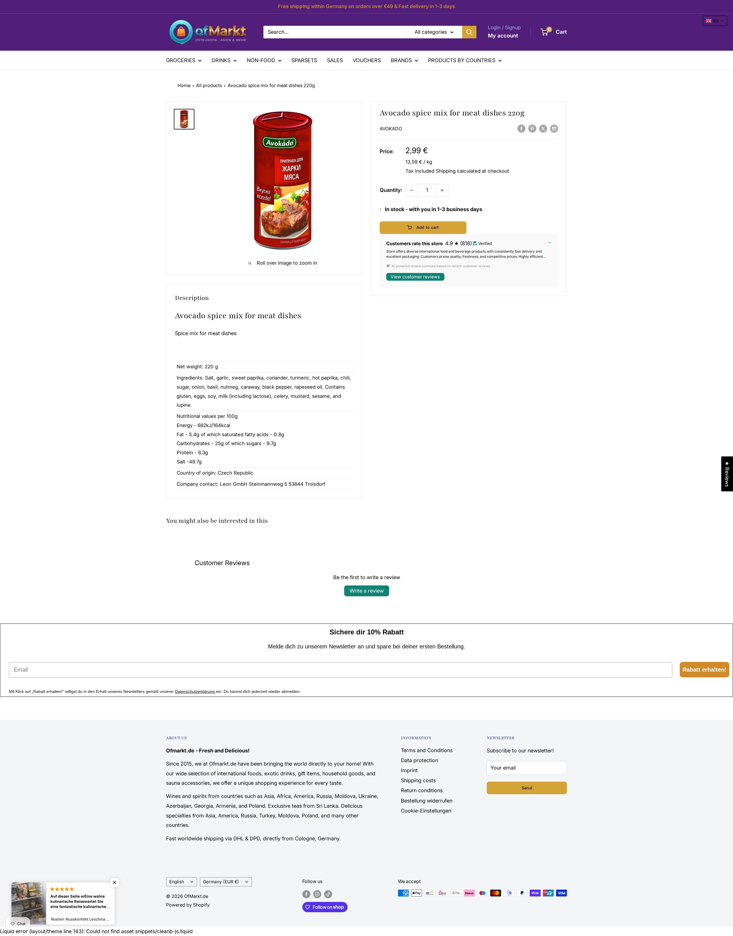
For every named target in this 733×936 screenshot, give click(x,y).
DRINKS (221, 60)
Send (527, 787)
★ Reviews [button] (727, 474)
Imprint (409, 770)
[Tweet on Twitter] (543, 128)
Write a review (367, 591)
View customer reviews (415, 277)
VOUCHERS (367, 60)
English (176, 881)
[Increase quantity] (442, 190)
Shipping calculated (458, 171)
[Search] (469, 32)
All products (209, 85)
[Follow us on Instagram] (317, 894)
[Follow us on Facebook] (306, 894)
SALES (335, 60)
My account (503, 35)
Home (184, 85)
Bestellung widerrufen (426, 801)
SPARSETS (304, 60)
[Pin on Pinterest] (532, 128)
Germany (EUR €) (221, 881)
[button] (715, 20)
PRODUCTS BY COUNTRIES (461, 60)
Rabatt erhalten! (704, 669)
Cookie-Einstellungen (426, 811)
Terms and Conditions (427, 750)
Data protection (419, 760)
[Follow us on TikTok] (328, 894)
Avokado (391, 128)
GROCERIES (180, 60)
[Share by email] (554, 128)
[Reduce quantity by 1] (412, 190)
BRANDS (401, 60)
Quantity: (391, 190)
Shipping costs (418, 780)
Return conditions (422, 790)
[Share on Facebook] (521, 128)
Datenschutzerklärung (195, 691)
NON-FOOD (261, 60)
